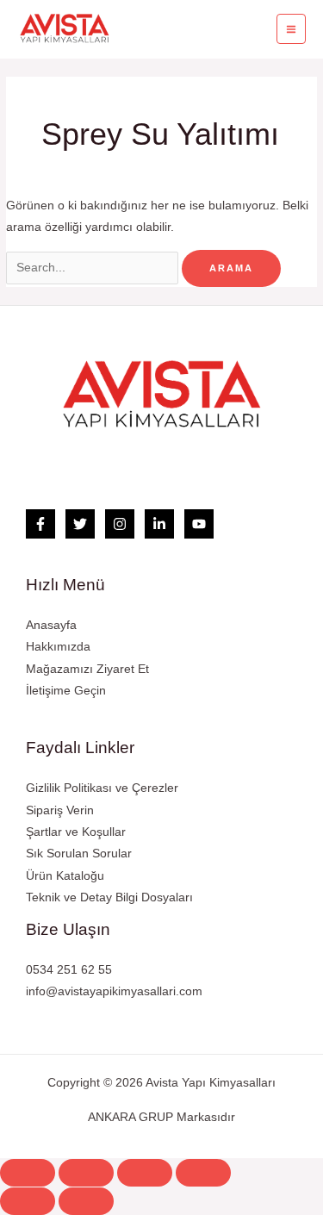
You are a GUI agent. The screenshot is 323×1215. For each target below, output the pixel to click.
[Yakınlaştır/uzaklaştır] (203, 1173)
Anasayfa (51, 625)
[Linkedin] (159, 524)
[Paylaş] (86, 1173)
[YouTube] (199, 524)
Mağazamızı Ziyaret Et (87, 669)
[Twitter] (80, 524)
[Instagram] (119, 524)
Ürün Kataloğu (65, 875)
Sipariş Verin (60, 810)
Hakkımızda (58, 646)
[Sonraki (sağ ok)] (86, 1201)
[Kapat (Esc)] (27, 1173)
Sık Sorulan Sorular (79, 853)
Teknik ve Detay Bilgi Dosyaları (109, 897)
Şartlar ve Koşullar (76, 832)
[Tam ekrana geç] (144, 1173)
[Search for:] (94, 267)
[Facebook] (40, 524)
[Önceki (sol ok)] (27, 1201)
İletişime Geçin (66, 690)
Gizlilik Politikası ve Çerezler (102, 788)
